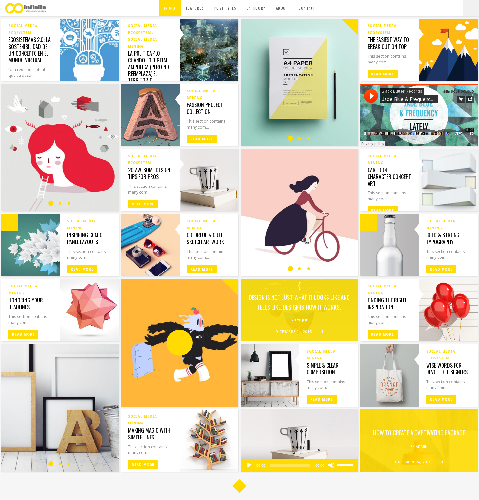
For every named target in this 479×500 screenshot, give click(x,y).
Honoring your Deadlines (25, 303)
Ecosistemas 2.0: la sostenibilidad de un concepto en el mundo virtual (29, 50)
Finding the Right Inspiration (387, 303)
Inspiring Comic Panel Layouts (84, 238)
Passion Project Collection (205, 108)
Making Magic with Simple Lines (149, 433)
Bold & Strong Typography (442, 238)
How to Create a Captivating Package (419, 432)
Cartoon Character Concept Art (389, 177)
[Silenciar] (331, 465)
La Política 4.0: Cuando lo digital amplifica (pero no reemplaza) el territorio (148, 66)
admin (422, 446)
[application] (299, 465)
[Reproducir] (249, 465)
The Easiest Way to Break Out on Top (388, 43)
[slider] (346, 464)
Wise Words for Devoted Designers (447, 368)
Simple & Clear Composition (323, 368)
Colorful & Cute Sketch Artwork (205, 238)
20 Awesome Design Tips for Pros (149, 173)
